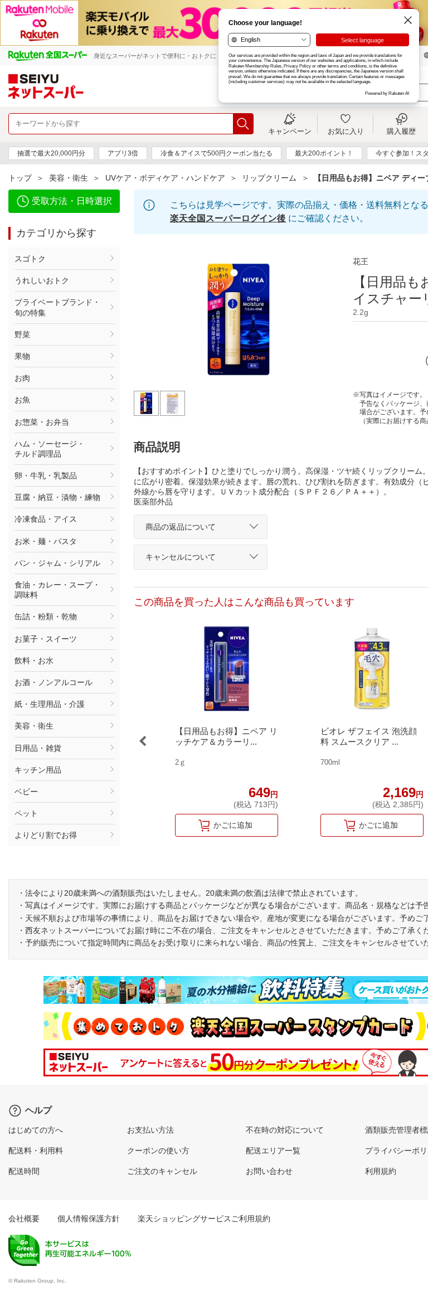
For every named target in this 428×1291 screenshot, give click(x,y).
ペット (26, 813)
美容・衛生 (68, 177)
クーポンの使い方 (158, 1150)
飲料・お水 (34, 660)
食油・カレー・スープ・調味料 (57, 589)
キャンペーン (290, 131)
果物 (22, 356)
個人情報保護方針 (88, 1218)
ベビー (26, 791)
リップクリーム (269, 177)
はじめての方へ (35, 1129)
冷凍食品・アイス (45, 519)
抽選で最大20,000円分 (51, 153)
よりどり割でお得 (45, 835)
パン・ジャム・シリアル (57, 563)
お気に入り (346, 131)
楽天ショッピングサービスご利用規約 (204, 1218)
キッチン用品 (37, 769)
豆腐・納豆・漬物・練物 (57, 497)
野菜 (22, 334)
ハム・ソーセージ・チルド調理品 (49, 448)
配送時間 (24, 1171)
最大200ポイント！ (324, 153)
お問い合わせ (269, 1171)
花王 (360, 261)
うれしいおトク (41, 280)
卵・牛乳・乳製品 (45, 475)
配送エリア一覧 (273, 1150)
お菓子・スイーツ (45, 638)
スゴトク (30, 258)
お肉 (22, 377)
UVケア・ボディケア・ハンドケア (165, 177)
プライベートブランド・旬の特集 (57, 307)
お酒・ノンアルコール (53, 682)
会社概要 (24, 1218)
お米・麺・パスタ (45, 541)
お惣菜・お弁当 (41, 422)
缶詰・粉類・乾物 (45, 616)
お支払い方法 (150, 1129)
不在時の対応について (285, 1129)
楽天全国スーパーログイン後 (228, 218)
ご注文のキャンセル (162, 1171)
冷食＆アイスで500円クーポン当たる (216, 153)
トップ (20, 177)
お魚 (22, 399)
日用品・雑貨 (37, 748)
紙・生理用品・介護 (49, 704)
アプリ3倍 (123, 153)
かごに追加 (232, 825)
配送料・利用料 (35, 1150)
